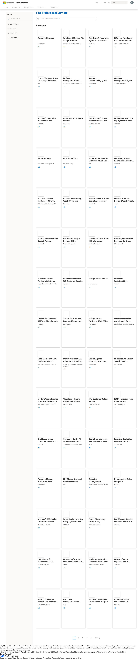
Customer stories (28, 646)
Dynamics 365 (30, 652)
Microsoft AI (4, 652)
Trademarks (56, 658)
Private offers (76, 646)
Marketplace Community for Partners (100, 648)
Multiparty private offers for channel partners (15, 650)
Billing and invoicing (117, 646)
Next (96, 638)
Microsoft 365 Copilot (52, 652)
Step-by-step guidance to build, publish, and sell (56, 648)
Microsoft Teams (65, 652)
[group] (39, 46)
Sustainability (121, 652)
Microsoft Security (15, 652)
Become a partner (130, 646)
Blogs (21, 646)
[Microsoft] (8, 3)
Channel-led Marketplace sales (123, 648)
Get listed (3, 648)
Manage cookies (75, 658)
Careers (83, 652)
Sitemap (20, 658)
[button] (37, 19)
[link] (48, 47)
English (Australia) (6, 654)
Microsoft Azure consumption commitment (96, 646)
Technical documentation (63, 646)
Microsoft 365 (39, 652)
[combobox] (67, 19)
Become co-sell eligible (80, 648)
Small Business (76, 652)
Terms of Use (47, 658)
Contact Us (26, 658)
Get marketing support (14, 648)
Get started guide (49, 646)
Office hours (38, 646)
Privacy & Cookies (36, 658)
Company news (91, 652)
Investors (113, 652)
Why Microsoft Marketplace (9, 646)
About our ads (65, 658)
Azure (23, 652)
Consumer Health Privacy (8, 658)
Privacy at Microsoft (103, 652)
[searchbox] (21, 18)
